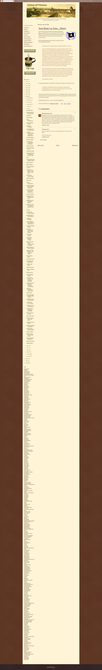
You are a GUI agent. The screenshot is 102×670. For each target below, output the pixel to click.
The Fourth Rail (26, 453)
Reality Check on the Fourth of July (30, 326)
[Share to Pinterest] (70, 104)
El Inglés (26, 29)
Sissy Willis (26, 646)
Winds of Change (26, 647)
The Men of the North (29, 264)
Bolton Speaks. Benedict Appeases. (29, 238)
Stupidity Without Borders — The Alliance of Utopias (30, 252)
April (28, 349)
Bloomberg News (26, 392)
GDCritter (25, 459)
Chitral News (26, 410)
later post (42, 83)
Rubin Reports (26, 594)
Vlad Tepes (25, 640)
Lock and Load (26, 516)
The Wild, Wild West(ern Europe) (30, 329)
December (29, 98)
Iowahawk (25, 493)
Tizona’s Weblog (26, 625)
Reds (27, 157)
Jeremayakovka (26, 496)
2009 (27, 90)
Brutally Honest (26, 403)
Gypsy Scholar (26, 470)
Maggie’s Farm (26, 518)
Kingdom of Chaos (27, 504)
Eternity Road (26, 438)
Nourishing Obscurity (27, 539)
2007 (27, 94)
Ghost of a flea (26, 464)
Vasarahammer (26, 637)
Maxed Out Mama (27, 523)
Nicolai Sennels (27, 36)
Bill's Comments (26, 390)
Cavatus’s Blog (26, 406)
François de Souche (27, 454)
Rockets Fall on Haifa (29, 256)
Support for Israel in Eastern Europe (30, 113)
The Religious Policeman (28, 586)
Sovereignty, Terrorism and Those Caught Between (30, 230)
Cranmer (25, 419)
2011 (27, 85)
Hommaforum (26, 480)
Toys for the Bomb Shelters (30, 123)
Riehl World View (26, 587)
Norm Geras (26, 461)
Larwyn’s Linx (26, 508)
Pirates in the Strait (30, 315)
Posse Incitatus (26, 571)
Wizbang (25, 650)
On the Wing (26, 545)
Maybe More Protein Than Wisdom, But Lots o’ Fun (30, 154)
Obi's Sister (26, 541)
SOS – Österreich (26, 609)
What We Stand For (30, 178)
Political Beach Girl (27, 566)
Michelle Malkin (26, 519)
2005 (27, 358)
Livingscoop (26, 515)
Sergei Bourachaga (27, 38)
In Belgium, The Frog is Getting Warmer (30, 335)
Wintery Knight (26, 649)
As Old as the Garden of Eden (30, 175)
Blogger (53, 667)
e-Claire (25, 436)
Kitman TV (26, 505)
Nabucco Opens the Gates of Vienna (30, 248)
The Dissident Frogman (27, 430)
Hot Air (25, 481)
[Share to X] (67, 104)
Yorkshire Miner (26, 657)
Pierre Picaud (26, 44)
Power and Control (27, 572)
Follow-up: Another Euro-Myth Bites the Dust (30, 296)
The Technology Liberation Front (29, 619)
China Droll (26, 409)
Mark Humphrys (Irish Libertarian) (29, 484)
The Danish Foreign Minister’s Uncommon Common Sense (30, 284)
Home (58, 145)
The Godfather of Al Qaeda (30, 323)
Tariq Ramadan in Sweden (30, 275)
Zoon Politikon (26, 659)
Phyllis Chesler (26, 408)
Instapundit (25, 489)
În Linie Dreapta (26, 368)
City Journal (26, 412)
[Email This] (64, 104)
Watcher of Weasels (27, 643)
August (28, 106)
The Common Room (27, 415)
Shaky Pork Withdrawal (29, 126)
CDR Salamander (26, 407)
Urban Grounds (26, 634)
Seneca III (26, 34)
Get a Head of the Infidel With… (30, 261)
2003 (27, 363)
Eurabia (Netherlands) (27, 440)
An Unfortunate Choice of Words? (30, 212)
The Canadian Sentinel (27, 404)
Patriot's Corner (26, 555)
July (28, 108)
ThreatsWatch (26, 622)
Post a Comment (43, 139)
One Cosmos (26, 546)
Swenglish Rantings (27, 617)
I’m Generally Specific (29, 235)
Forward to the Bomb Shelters (30, 226)
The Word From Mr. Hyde (30, 148)
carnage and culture (27, 405)
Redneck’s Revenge (27, 583)
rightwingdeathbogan (27, 590)
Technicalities (26, 618)
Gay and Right (26, 458)
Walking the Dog (30, 343)
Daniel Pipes (26, 560)
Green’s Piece (26, 468)
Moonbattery (26, 532)
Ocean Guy (25, 543)
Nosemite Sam (29, 292)
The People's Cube (27, 557)
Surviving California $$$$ (28, 616)
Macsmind (25, 517)
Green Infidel (26, 467)
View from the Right (27, 638)
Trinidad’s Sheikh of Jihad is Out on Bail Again (30, 186)
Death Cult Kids (30, 110)
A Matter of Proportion (29, 219)
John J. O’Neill (27, 33)
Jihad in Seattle (29, 117)
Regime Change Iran (27, 585)
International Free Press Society (29, 492)
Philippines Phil (26, 558)
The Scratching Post (27, 599)
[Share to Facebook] (68, 104)
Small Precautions (27, 606)
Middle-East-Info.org (30, 341)
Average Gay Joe (26, 383)
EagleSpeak (26, 435)
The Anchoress (26, 378)
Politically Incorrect (27, 568)
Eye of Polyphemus (27, 443)
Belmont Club (26, 387)
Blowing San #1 (26, 393)
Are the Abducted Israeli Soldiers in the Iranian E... (30, 222)
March (28, 352)
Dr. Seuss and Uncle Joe (30, 270)
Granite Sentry (26, 466)
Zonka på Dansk (26, 658)
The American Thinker (27, 377)
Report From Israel (30, 267)
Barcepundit (26, 385)
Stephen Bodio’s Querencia (28, 394)
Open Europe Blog (27, 549)
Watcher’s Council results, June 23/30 (30, 319)
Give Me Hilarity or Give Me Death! (30, 129)
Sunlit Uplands (26, 615)
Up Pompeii (26, 633)
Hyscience (25, 485)
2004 (27, 361)
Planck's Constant (26, 561)
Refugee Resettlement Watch (28, 584)
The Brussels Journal (27, 402)
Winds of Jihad (26, 648)
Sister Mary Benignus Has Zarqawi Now (30, 289)
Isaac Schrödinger (26, 598)
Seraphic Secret (26, 600)
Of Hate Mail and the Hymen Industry (30, 201)
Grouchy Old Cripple (27, 469)
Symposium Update (30, 151)
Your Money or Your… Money (52, 28)
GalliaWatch (26, 456)
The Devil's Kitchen (27, 427)
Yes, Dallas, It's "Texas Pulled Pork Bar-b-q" (30, 142)
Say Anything (26, 597)
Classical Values (26, 413)
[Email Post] (62, 103)
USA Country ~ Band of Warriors (29, 636)
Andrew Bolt (26, 395)
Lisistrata (25, 514)
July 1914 (28, 210)
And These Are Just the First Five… (30, 306)
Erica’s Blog (26, 437)
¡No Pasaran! (26, 538)
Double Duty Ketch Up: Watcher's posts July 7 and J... (30, 206)
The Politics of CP (27, 569)
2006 (27, 96)
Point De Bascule (26, 562)
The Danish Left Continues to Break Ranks (30, 309)
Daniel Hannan (26, 472)
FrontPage (25, 455)
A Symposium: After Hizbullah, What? (30, 160)
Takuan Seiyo (26, 31)
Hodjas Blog (26, 478)
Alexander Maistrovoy (28, 46)
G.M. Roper (26, 592)
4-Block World (26, 370)
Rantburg (25, 581)
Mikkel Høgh (26, 479)
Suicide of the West (27, 613)
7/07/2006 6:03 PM (45, 137)
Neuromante (26, 534)
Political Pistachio (27, 567)
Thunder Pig (26, 623)
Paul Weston (26, 27)
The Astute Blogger (27, 381)
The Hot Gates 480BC (27, 482)
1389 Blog (25, 369)
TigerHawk (25, 624)
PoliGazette (26, 565)
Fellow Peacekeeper (45, 40)
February (28, 354)
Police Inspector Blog (27, 564)
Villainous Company (27, 639)
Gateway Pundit (26, 457)
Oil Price (25, 544)
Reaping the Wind (30, 145)
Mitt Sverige (26, 531)
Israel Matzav (26, 495)
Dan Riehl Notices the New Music (30, 216)
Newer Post (41, 145)
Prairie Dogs (29, 180)
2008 (27, 92)
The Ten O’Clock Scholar (28, 620)
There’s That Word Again (30, 167)
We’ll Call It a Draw (30, 259)
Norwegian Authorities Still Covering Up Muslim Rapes (30, 133)
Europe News (26, 442)
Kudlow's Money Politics (28, 507)
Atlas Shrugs (26, 382)
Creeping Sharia (26, 420)
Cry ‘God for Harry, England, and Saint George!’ (30, 191)
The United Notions (30, 194)
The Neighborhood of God (28, 533)
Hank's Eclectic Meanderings (28, 471)
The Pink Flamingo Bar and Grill (29, 559)
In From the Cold (26, 487)
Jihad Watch (26, 497)
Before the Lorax (30, 272)
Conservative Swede (27, 416)
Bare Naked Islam (26, 386)
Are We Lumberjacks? (30, 183)
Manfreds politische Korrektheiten (29, 520)
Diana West (25, 644)
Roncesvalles (26, 591)
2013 (27, 81)
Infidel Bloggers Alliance (28, 488)
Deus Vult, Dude (30, 162)
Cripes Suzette (26, 421)
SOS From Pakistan (30, 137)
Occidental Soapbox (27, 542)
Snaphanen (25, 607)
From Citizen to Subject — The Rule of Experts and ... (30, 171)
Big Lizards (26, 389)
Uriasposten (26, 635)
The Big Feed (26, 388)
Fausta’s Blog (26, 444)
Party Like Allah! (30, 139)
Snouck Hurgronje (27, 608)
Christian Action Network (28, 411)
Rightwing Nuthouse (27, 589)
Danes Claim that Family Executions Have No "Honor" (30, 243)
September (29, 104)
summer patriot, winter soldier (28, 614)
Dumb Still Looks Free (27, 434)
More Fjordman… (30, 164)
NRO (25, 540)
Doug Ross (25, 593)
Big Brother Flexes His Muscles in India (30, 197)
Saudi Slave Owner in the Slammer (30, 299)
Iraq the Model (26, 494)
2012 (27, 83)
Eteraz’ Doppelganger (30, 120)
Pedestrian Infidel (26, 556)
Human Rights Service (27, 483)
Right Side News (26, 588)
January (28, 356)
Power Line (26, 573)
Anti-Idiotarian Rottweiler (28, 379)
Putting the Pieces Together (30, 313)
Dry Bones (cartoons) (27, 433)
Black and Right (26, 391)
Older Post (75, 145)
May (28, 347)
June (28, 345)
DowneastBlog (26, 431)
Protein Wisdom (26, 574)
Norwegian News (30, 331)
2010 (27, 87)
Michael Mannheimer (28, 42)
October (28, 102)
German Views (26, 462)
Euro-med (25, 441)
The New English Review (28, 536)
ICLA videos (26, 486)
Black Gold (29, 115)
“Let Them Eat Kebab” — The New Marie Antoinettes (30, 279)
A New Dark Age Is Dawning (28, 535)
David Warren (26, 641)
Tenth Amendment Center (28, 621)
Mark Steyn (26, 610)
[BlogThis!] (65, 104)
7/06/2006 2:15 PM (45, 125)
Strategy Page (26, 612)
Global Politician (26, 465)
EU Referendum (26, 439)
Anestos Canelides (27, 40)
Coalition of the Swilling (28, 414)
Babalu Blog (26, 384)
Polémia (25, 563)
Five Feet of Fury (26, 446)
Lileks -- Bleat (26, 513)
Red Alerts (25, 582)
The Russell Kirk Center (27, 595)
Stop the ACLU (26, 611)
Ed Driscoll (26, 432)
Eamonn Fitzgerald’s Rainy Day (29, 445)
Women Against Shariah (27, 651)
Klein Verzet (26, 506)
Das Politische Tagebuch (27, 570)
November (29, 100)
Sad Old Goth (26, 596)
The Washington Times (27, 642)
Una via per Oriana (27, 632)
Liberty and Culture (27, 512)
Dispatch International (27, 429)
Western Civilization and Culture (29, 645)
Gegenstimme (26, 460)
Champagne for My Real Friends (30, 338)
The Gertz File (26, 463)
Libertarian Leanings (27, 511)
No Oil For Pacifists (27, 537)
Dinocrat (25, 428)
